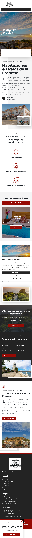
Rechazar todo (16, 278)
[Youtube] (12, 471)
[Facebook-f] (2, 471)
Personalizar (16, 275)
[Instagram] (9, 471)
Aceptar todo (16, 272)
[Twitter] (6, 471)
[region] (16, 269)
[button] (25, 4)
